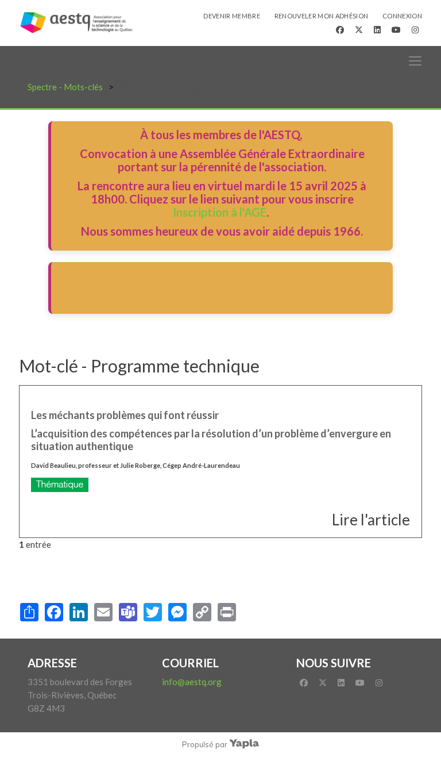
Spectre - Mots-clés (65, 87)
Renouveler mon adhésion (321, 16)
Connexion (402, 16)
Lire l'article (371, 519)
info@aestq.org (192, 682)
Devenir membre (231, 16)
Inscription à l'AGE (219, 212)
